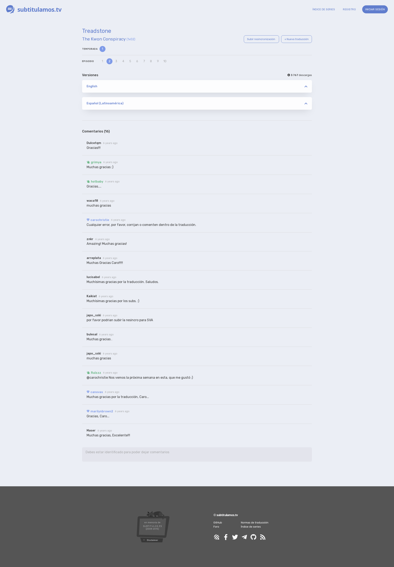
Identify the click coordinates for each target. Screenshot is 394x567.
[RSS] (263, 537)
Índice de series (251, 526)
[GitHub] (253, 537)
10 (164, 61)
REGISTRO (349, 9)
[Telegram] (244, 537)
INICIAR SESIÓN (375, 9)
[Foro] (216, 537)
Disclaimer (152, 540)
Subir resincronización (261, 39)
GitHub (217, 522)
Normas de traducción (254, 522)
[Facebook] (226, 537)
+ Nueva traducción (296, 39)
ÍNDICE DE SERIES (324, 9)
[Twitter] (235, 537)
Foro (216, 526)
